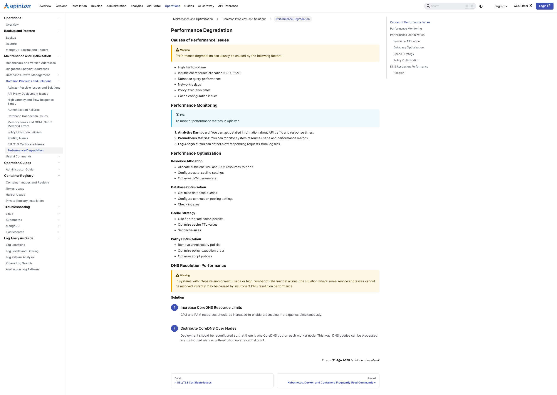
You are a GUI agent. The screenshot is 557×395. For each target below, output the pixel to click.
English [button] (499, 6)
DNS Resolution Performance (409, 66)
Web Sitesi (520, 6)
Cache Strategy (404, 54)
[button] (32, 18)
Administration (116, 6)
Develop (96, 6)
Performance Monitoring (406, 28)
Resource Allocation (407, 41)
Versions (61, 6)
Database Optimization (409, 47)
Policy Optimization (406, 60)
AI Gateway (206, 6)
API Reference (228, 6)
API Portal (154, 6)
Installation (79, 6)
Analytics (137, 6)
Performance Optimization (407, 34)
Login (542, 6)
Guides (189, 6)
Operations (172, 6)
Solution (399, 72)
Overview (45, 6)
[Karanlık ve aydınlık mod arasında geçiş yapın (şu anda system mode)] (481, 6)
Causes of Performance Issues (410, 22)
